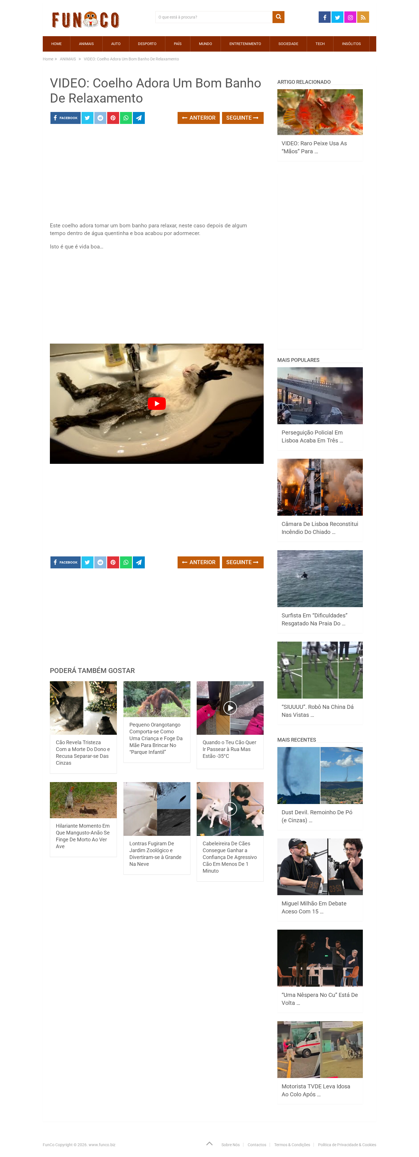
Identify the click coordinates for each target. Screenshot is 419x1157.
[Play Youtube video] (157, 404)
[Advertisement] (157, 175)
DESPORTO (147, 44)
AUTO (116, 44)
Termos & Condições (292, 1144)
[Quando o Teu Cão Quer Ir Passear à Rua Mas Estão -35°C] (230, 708)
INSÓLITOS (351, 44)
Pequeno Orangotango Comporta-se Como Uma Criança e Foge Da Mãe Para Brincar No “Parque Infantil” (156, 738)
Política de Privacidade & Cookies (347, 1144)
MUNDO (205, 44)
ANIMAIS (86, 44)
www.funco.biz (102, 1144)
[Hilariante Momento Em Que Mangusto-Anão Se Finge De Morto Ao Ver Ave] (83, 800)
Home (56, 44)
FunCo (48, 1144)
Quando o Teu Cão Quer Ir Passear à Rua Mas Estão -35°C (229, 749)
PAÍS (178, 44)
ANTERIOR (201, 118)
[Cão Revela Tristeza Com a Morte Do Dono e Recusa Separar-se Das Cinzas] (83, 708)
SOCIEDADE (288, 44)
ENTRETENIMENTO (245, 44)
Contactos (257, 1144)
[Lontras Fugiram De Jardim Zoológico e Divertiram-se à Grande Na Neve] (156, 809)
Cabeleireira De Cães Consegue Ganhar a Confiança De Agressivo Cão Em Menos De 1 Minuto (230, 857)
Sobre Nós (230, 1144)
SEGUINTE (239, 118)
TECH (320, 44)
